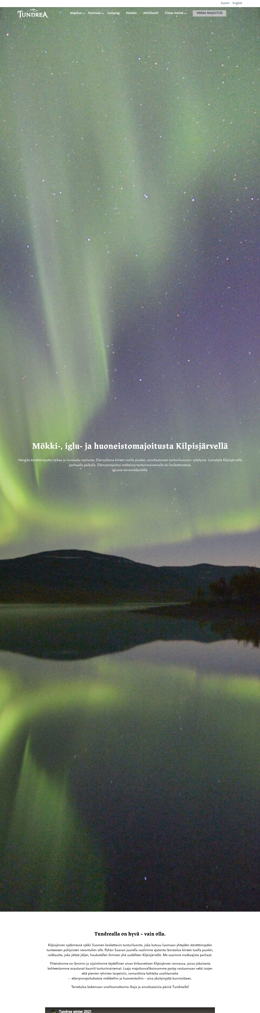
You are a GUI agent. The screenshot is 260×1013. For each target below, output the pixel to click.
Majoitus (76, 13)
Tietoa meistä (174, 13)
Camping (113, 13)
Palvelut (131, 13)
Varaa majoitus (210, 13)
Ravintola (94, 13)
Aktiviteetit (150, 13)
